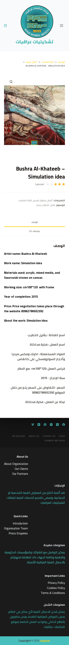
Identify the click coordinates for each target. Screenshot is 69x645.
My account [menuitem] (18, 436)
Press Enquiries (18, 533)
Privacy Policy (56, 583)
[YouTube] (39, 424)
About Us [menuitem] (34, 436)
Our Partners (20, 474)
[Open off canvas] (61, 25)
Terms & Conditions (53, 593)
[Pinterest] (45, 424)
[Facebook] (63, 424)
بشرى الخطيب (48, 205)
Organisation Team (16, 528)
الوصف (34, 222)
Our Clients (21, 469)
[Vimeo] (32, 424)
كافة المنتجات (25, 200)
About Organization (16, 464)
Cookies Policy (56, 588)
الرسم (36, 200)
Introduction (20, 523)
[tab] (34, 222)
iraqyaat (45, 640)
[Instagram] (51, 424)
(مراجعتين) (39, 184)
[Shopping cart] (5, 25)
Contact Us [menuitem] (49, 436)
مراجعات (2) (34, 231)
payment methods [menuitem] (55, 440)
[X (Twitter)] (57, 424)
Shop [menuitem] (62, 436)
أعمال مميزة (46, 200)
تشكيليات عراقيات (34, 41)
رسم (38, 205)
